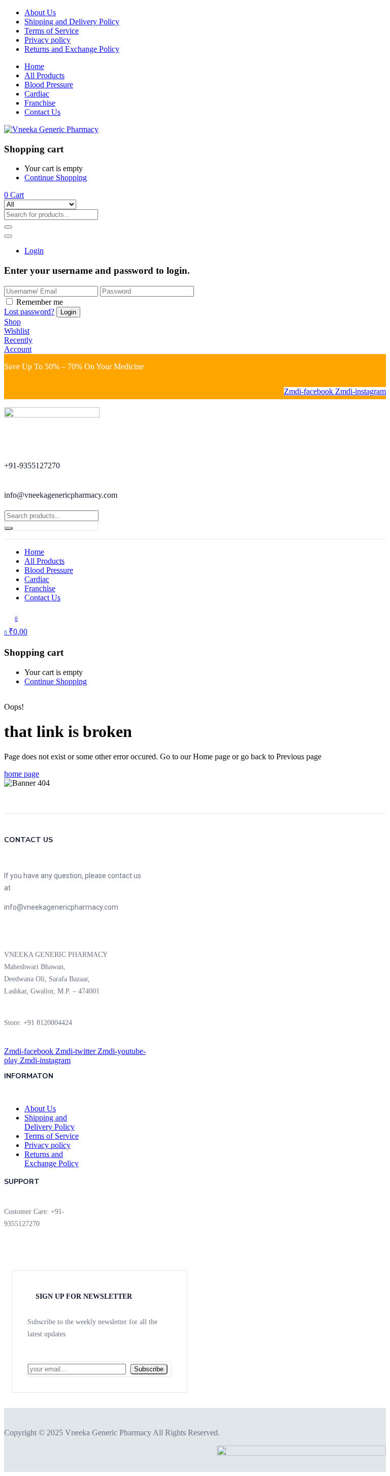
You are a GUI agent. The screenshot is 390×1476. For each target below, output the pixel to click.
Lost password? (29, 311)
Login (34, 250)
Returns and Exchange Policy (71, 49)
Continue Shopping (55, 177)
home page (21, 773)
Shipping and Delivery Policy (71, 21)
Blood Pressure (48, 84)
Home (34, 66)
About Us (40, 12)
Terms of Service (51, 30)
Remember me (39, 302)
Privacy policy (47, 40)
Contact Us (42, 112)
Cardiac (36, 93)
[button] (14, 194)
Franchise (39, 103)
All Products (44, 75)
